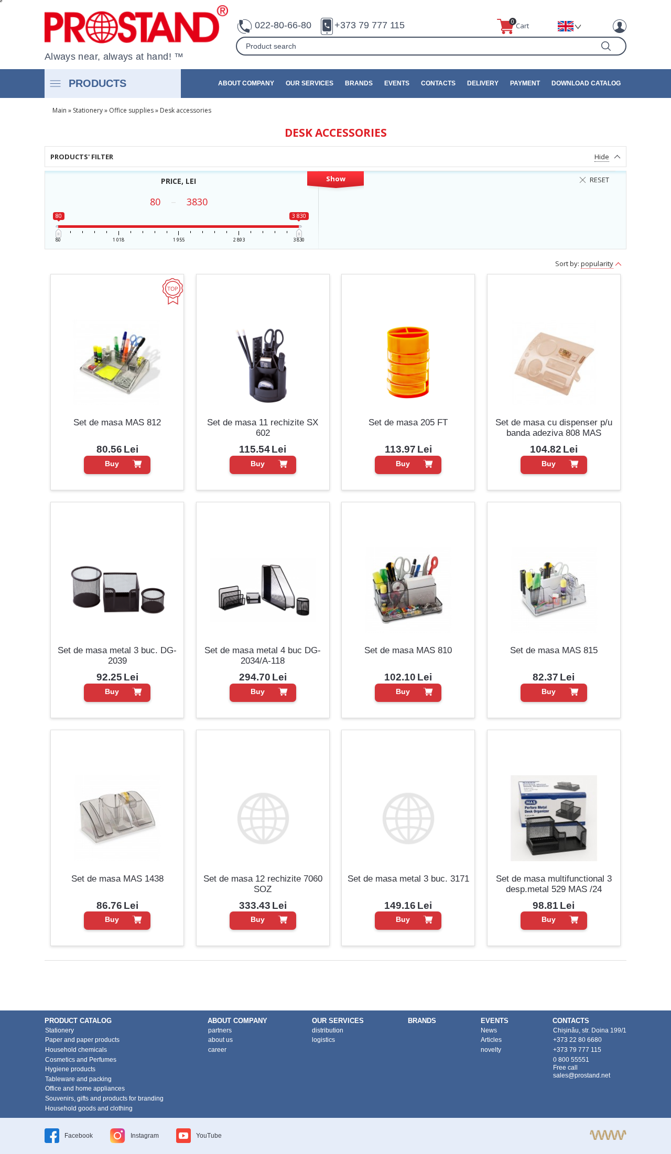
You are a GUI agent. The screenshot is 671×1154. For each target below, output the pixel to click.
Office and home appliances (85, 1088)
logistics (323, 1039)
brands (359, 83)
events (396, 83)
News (489, 1030)
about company (246, 83)
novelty (491, 1049)
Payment (525, 83)
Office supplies (131, 110)
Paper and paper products (82, 1039)
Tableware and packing (78, 1079)
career (217, 1049)
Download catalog (586, 83)
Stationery (88, 110)
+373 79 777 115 (369, 25)
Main (59, 110)
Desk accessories (185, 110)
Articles (491, 1039)
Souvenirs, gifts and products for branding (104, 1098)
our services (309, 83)
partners (220, 1030)
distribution (327, 1030)
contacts (438, 83)
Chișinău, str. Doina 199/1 (589, 1030)
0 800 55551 (571, 1059)
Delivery (483, 83)
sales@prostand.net (581, 1075)
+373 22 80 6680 (577, 1039)
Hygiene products (70, 1069)
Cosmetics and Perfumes (80, 1059)
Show (335, 178)
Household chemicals (76, 1049)
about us (220, 1039)
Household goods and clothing (89, 1108)
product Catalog (78, 1021)
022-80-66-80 (283, 25)
